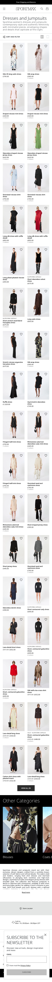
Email (9, 954)
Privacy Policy (26, 965)
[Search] (42, 8)
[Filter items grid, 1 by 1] (47, 37)
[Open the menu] (4, 8)
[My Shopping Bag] (47, 8)
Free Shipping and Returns (26, 2)
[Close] (45, 934)
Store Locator (28, 908)
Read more (26, 892)
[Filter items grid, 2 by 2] (42, 37)
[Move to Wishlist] (21, 46)
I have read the (20, 965)
